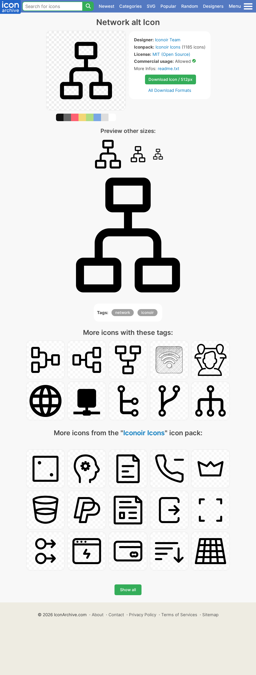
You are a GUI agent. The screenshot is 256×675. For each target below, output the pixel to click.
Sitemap (210, 614)
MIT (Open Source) (171, 54)
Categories (130, 6)
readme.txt (168, 68)
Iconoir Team (167, 39)
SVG (151, 6)
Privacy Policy (142, 614)
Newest (106, 6)
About (98, 614)
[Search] (88, 6)
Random (189, 6)
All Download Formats (169, 90)
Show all (128, 589)
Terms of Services (179, 614)
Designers (213, 6)
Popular (168, 6)
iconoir (147, 312)
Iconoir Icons (168, 47)
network (122, 312)
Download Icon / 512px (170, 79)
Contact (116, 614)
